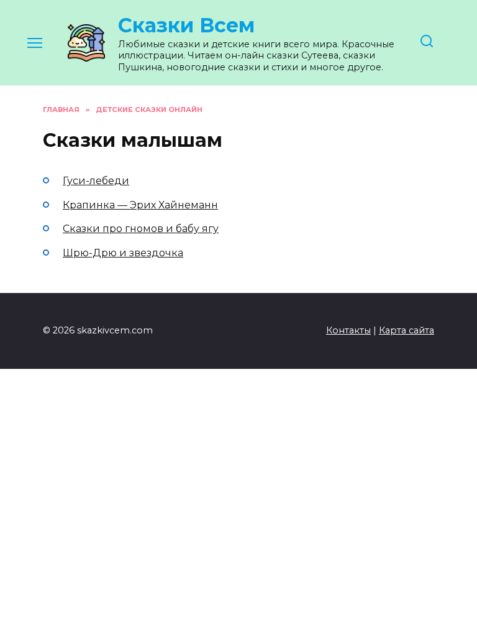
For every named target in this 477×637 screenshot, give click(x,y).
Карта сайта (406, 330)
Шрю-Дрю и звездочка (123, 253)
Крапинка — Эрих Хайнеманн (140, 205)
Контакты (348, 330)
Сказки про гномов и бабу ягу (141, 229)
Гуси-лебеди (96, 181)
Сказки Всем (186, 25)
